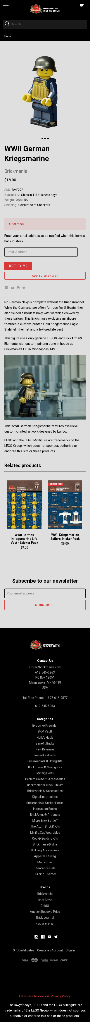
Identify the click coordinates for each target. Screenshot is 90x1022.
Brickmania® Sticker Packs (45, 803)
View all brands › (45, 923)
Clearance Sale (45, 868)
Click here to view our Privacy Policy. (45, 996)
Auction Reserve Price (45, 911)
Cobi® (45, 906)
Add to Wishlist (45, 275)
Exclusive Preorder (45, 725)
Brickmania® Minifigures (45, 767)
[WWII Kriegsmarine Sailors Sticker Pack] (64, 504)
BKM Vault (45, 731)
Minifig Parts (45, 773)
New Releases (45, 749)
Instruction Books (45, 809)
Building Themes (45, 874)
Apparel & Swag (45, 856)
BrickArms (45, 900)
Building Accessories (45, 850)
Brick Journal (45, 917)
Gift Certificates (23, 950)
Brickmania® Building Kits (45, 761)
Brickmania (45, 894)
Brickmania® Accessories (45, 791)
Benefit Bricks (45, 743)
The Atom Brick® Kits (45, 826)
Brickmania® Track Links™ (45, 785)
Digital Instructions (45, 797)
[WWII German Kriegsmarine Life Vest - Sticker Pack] (24, 504)
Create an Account (50, 950)
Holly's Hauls (45, 737)
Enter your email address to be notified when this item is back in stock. (44, 238)
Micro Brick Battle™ (45, 820)
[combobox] (45, 24)
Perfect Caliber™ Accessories (45, 779)
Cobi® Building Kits (45, 838)
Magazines (45, 862)
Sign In (70, 950)
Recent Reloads (45, 755)
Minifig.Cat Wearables (45, 832)
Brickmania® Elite (45, 844)
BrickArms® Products (45, 814)
